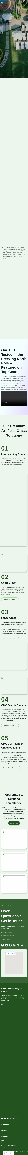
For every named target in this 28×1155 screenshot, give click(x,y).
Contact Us (4, 1143)
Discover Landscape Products (11, 469)
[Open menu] (26, 4)
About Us (3, 1140)
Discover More (14, 823)
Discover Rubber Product (9, 768)
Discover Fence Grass (9, 638)
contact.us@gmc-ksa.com (8, 935)
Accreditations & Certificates (8, 1145)
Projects (3, 1147)
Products (3, 1128)
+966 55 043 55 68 (6, 940)
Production (4, 1130)
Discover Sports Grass (9, 599)
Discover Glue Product (9, 725)
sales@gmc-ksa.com (6, 932)
